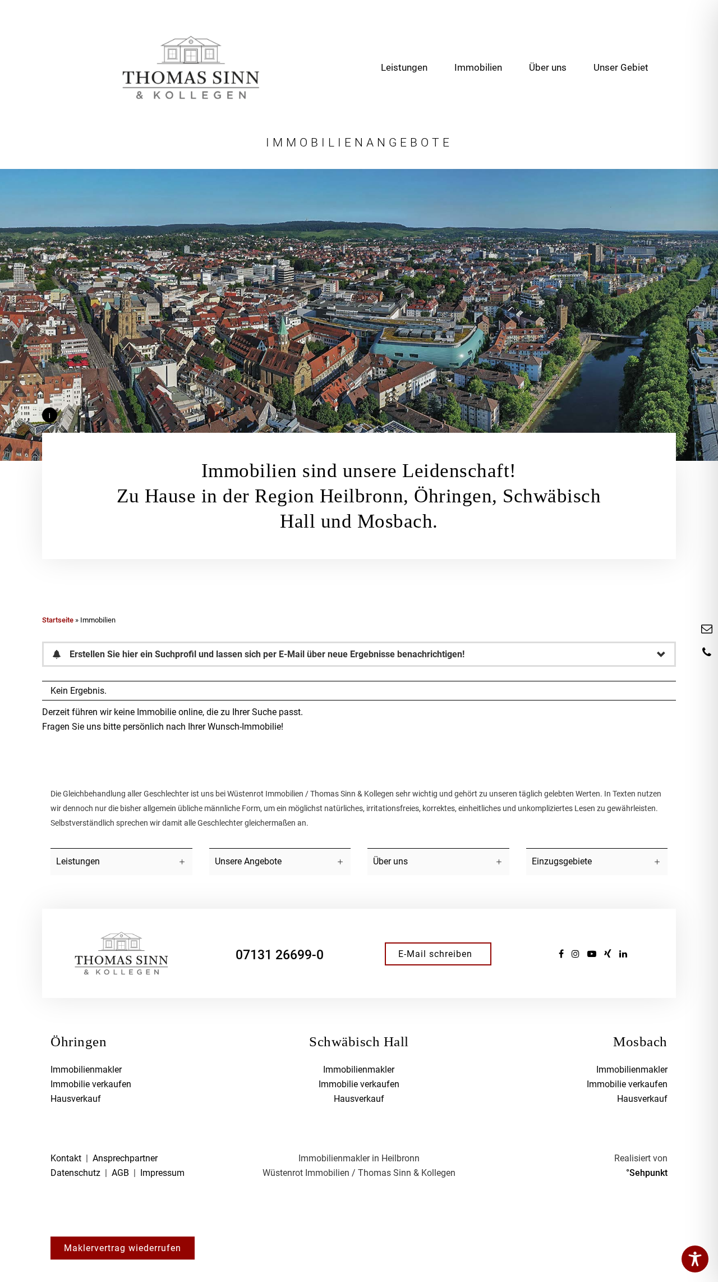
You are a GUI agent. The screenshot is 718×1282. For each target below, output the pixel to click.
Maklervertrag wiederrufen (122, 1248)
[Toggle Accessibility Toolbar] (695, 1259)
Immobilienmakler (86, 1069)
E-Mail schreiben (435, 954)
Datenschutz (75, 1172)
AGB (120, 1172)
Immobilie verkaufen (90, 1084)
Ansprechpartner (125, 1158)
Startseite (57, 620)
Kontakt (65, 1158)
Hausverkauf (75, 1098)
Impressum (162, 1172)
